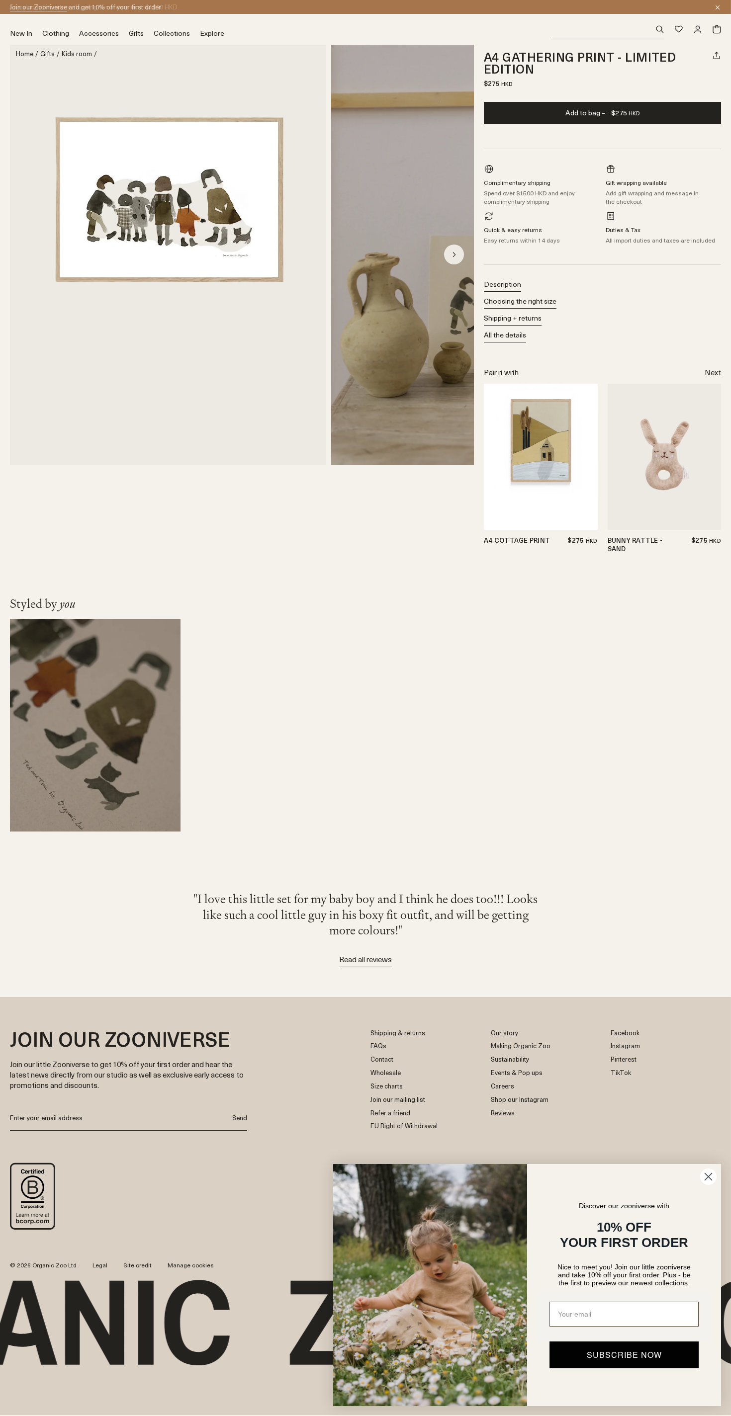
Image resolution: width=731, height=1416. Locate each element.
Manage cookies (191, 1264)
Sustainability (510, 1059)
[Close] (717, 7)
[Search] (608, 29)
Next (713, 372)
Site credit (137, 1264)
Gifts (47, 54)
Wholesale (385, 1073)
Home (24, 54)
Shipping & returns (397, 1033)
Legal (99, 1264)
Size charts (386, 1086)
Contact (381, 1059)
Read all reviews (365, 959)
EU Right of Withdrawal (404, 1126)
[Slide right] (454, 254)
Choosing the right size (520, 301)
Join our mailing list (397, 1099)
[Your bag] (716, 29)
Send (239, 1117)
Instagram (625, 1046)
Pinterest (624, 1059)
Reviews (503, 1113)
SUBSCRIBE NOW (624, 1354)
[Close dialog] (708, 1176)
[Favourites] (678, 29)
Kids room (77, 54)
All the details (505, 335)
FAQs (378, 1046)
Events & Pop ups (517, 1073)
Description (502, 284)
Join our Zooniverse (38, 6)
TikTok (621, 1073)
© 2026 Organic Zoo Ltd (43, 1265)
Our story (504, 1033)
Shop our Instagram (519, 1099)
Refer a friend (390, 1113)
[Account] (697, 29)
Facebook (625, 1033)
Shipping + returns (513, 318)
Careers (502, 1086)
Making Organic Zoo (520, 1046)
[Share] (716, 55)
